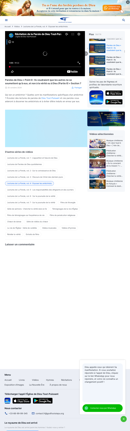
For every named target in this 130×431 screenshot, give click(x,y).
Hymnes (50, 380)
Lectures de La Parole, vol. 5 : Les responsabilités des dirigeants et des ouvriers (40, 190)
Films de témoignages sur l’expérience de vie (25, 215)
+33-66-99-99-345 (18, 413)
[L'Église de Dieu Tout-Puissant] (65, 20)
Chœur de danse (14, 221)
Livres (22, 380)
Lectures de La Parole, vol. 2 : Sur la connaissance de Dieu (31, 171)
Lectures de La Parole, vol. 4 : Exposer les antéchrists (45, 26)
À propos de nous (58, 384)
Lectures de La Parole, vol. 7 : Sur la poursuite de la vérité (31, 202)
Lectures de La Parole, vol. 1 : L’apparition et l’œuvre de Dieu (32, 158)
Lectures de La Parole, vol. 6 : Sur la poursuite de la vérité (31, 196)
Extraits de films (32, 234)
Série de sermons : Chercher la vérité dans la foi (27, 209)
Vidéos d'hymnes (69, 228)
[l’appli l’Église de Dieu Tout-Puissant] (96, 97)
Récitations (66, 380)
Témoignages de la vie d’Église (65, 209)
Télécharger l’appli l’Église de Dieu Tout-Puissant (31, 394)
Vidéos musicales (49, 228)
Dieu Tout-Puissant (50, 98)
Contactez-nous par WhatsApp (103, 408)
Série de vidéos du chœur (37, 221)
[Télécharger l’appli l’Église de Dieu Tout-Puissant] (7, 400)
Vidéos (17, 26)
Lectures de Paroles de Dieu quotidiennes (24, 164)
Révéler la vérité (14, 234)
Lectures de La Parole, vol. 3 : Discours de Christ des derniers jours (35, 177)
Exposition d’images (14, 384)
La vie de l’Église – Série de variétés (22, 228)
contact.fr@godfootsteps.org (50, 413)
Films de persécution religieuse (62, 215)
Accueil (8, 26)
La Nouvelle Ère (36, 384)
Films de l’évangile (67, 202)
